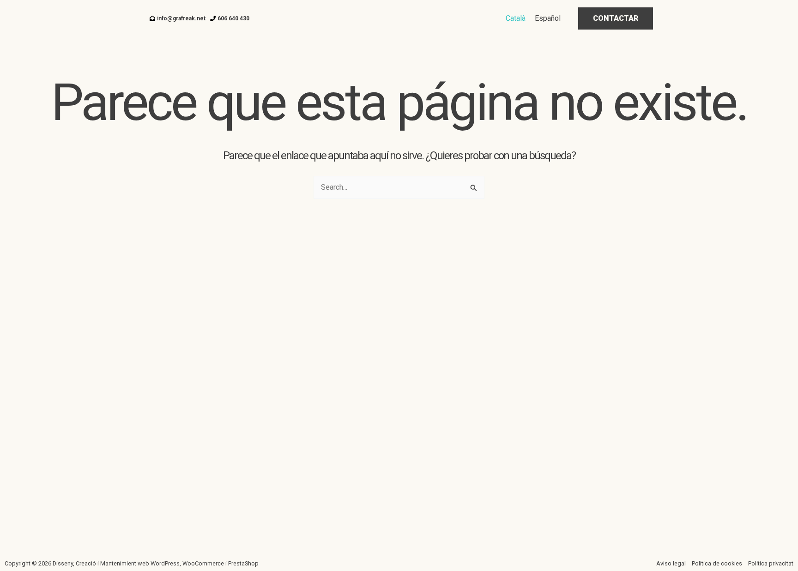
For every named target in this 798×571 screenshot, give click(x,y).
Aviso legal (671, 563)
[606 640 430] (229, 18)
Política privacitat (770, 563)
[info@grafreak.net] (178, 18)
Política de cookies (717, 563)
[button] (615, 18)
